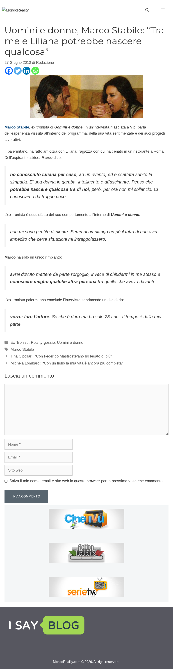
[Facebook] (9, 71)
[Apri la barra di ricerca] (147, 10)
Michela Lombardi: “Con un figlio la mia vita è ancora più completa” (67, 363)
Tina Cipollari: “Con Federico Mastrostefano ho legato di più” (61, 356)
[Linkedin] (26, 71)
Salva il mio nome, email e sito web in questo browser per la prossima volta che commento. (86, 481)
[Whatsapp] (35, 71)
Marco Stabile (22, 349)
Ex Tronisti (20, 342)
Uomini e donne (70, 342)
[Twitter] (18, 71)
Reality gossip (43, 342)
